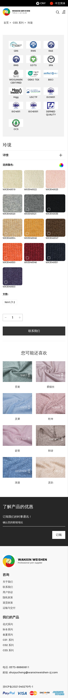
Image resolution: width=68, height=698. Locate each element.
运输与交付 (9, 607)
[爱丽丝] (50, 371)
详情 (6, 155)
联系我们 (8, 587)
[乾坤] (50, 403)
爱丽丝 (50, 386)
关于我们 (8, 581)
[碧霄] (17, 435)
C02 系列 (8, 645)
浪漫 (17, 482)
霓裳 (17, 386)
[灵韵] (50, 467)
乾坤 (50, 418)
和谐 (50, 450)
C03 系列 (18, 22)
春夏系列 (8, 634)
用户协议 (8, 592)
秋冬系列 (8, 629)
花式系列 (8, 624)
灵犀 (17, 418)
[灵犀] (17, 403)
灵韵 (50, 482)
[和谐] (50, 435)
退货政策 (8, 602)
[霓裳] (17, 371)
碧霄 (17, 450)
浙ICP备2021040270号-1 (18, 686)
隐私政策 (8, 597)
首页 (6, 22)
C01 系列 (8, 639)
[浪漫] (17, 467)
